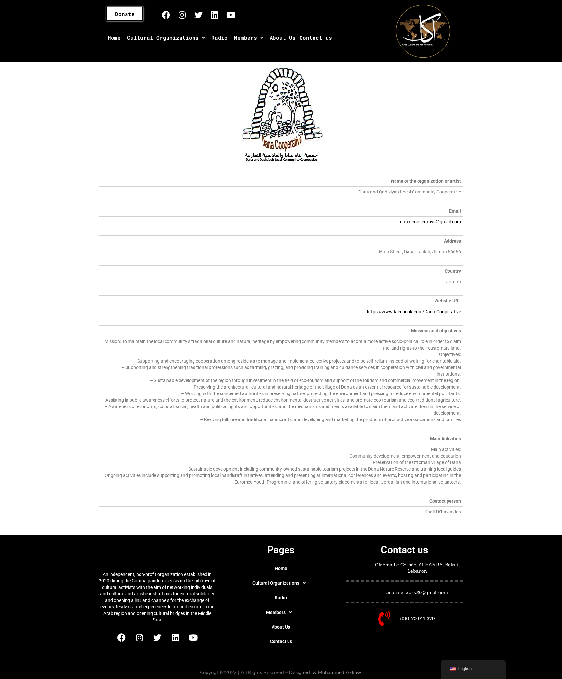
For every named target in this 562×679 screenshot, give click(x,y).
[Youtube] (231, 15)
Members (245, 37)
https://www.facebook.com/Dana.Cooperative (414, 311)
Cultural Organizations (163, 37)
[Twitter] (198, 15)
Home (114, 37)
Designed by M (305, 672)
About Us (283, 37)
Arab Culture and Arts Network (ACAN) (157, 554)
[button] (166, 38)
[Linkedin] (215, 15)
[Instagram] (182, 15)
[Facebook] (166, 15)
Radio (219, 37)
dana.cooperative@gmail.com (430, 221)
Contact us (316, 37)
